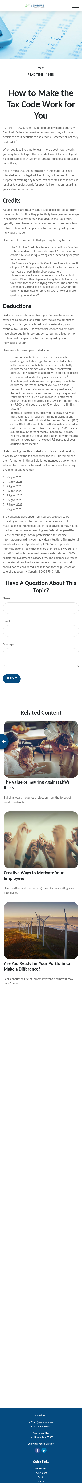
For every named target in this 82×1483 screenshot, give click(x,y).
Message (8, 644)
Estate (41, 1477)
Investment (41, 1473)
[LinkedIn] (44, 1450)
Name (6, 598)
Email (6, 621)
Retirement (41, 1468)
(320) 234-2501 (45, 1422)
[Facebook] (37, 1450)
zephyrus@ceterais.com (41, 1444)
